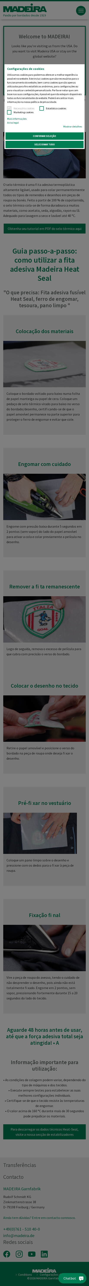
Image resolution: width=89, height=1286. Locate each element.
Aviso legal (13, 122)
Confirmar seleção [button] (44, 136)
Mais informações (17, 118)
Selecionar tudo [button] (44, 144)
